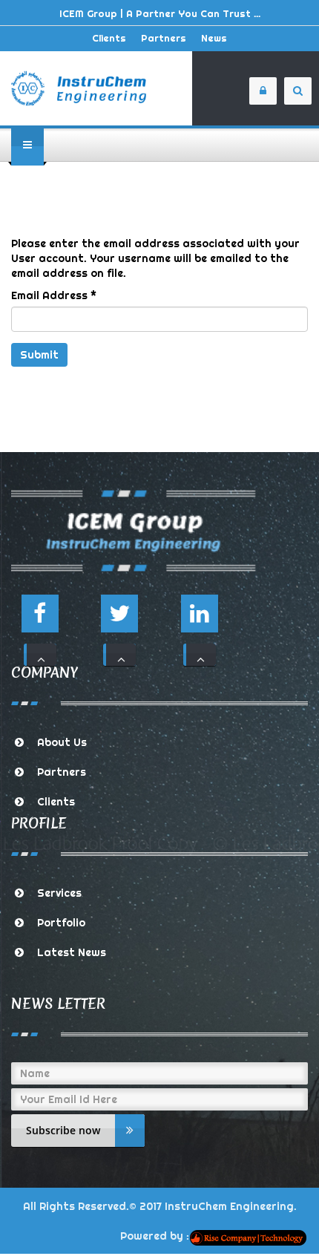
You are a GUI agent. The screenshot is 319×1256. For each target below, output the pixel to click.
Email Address (53, 295)
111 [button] (40, 654)
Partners (163, 38)
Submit (39, 355)
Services (59, 893)
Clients (109, 38)
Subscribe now (63, 1130)
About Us (62, 742)
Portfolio (61, 922)
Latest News (71, 952)
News (214, 38)
